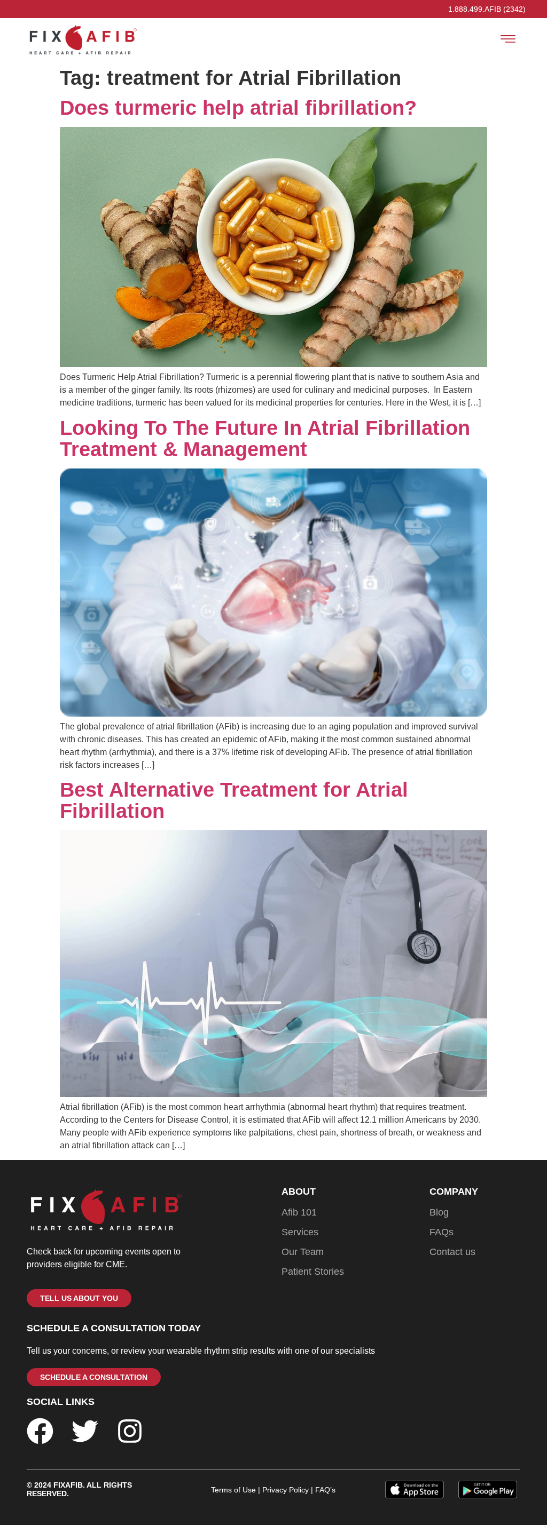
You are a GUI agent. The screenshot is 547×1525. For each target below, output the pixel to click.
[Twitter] (85, 1431)
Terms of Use (233, 1490)
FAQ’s (324, 1490)
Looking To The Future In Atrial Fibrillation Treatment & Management (265, 438)
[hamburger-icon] (508, 40)
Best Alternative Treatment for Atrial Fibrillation (234, 800)
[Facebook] (40, 1431)
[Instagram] (129, 1431)
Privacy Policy (285, 1490)
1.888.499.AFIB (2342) (487, 9)
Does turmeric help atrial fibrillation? (238, 108)
